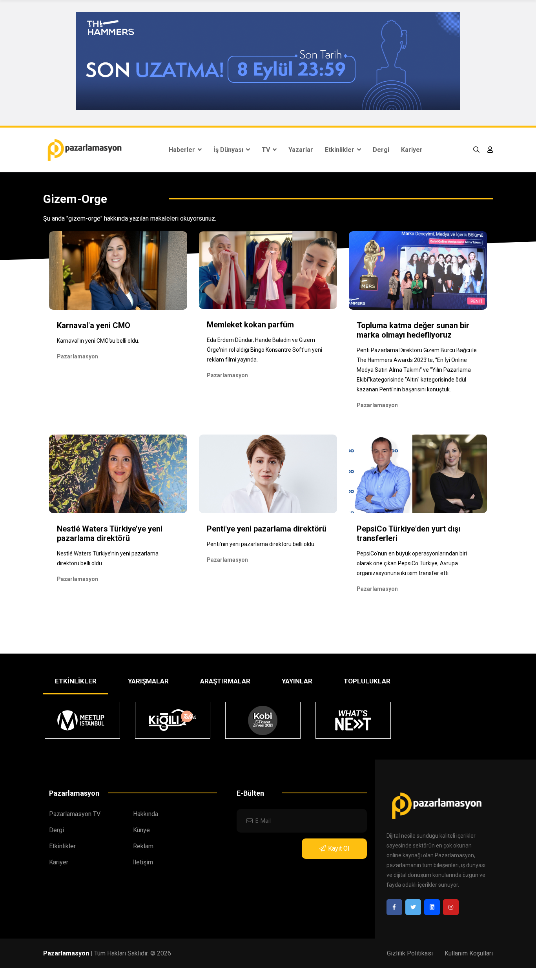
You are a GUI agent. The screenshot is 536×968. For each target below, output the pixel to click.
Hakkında (145, 814)
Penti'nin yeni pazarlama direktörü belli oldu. (261, 544)
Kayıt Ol (338, 848)
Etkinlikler (340, 149)
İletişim (143, 862)
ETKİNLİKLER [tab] (76, 681)
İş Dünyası (229, 149)
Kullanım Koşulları (469, 953)
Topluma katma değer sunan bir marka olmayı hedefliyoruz (413, 330)
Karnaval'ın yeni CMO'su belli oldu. (98, 341)
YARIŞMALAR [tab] (148, 681)
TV (267, 149)
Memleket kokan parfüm (250, 324)
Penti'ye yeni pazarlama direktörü (266, 528)
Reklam (143, 846)
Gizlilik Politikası (410, 953)
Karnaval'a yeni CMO (93, 325)
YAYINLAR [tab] (297, 681)
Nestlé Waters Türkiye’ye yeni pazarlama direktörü (109, 533)
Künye (141, 830)
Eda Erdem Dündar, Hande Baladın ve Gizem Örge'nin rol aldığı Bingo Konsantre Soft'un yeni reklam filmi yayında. (264, 350)
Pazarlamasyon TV (74, 814)
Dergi (381, 149)
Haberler (183, 149)
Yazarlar (300, 149)
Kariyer (412, 149)
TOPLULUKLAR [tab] (367, 681)
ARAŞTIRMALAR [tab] (225, 681)
